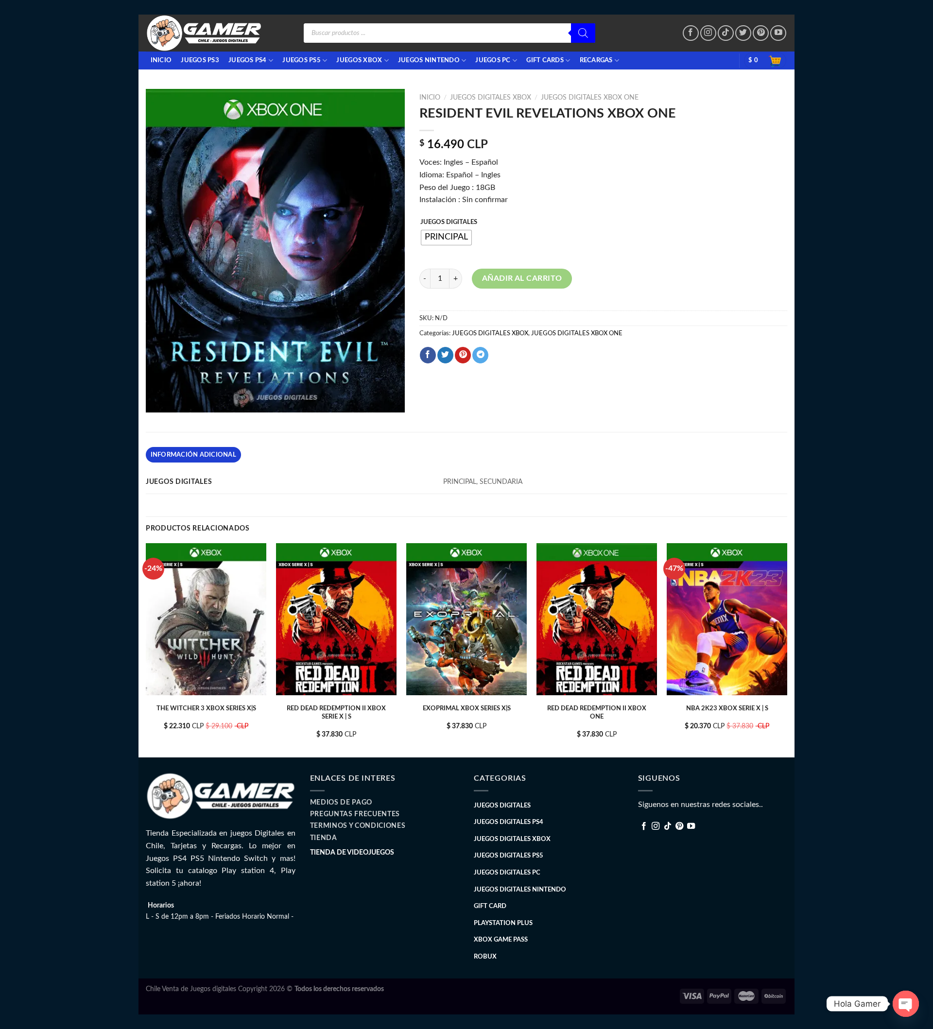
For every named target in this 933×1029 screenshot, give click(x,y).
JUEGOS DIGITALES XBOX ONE (590, 97)
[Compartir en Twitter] (445, 355)
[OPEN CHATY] (906, 1004)
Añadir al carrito (522, 278)
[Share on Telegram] (480, 355)
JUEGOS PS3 (200, 60)
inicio (161, 60)
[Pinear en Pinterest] (463, 355)
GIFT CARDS (545, 60)
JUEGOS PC (492, 60)
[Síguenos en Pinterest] (761, 33)
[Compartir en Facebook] (428, 355)
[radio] (446, 237)
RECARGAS (596, 60)
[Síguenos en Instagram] (708, 33)
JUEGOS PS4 (247, 60)
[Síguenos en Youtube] (778, 33)
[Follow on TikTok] (726, 33)
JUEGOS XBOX (359, 60)
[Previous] (146, 649)
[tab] (193, 455)
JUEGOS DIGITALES (448, 222)
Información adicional (193, 455)
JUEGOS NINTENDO (429, 60)
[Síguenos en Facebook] (691, 33)
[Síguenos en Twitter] (743, 33)
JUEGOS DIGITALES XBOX (490, 97)
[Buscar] (583, 33)
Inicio (429, 97)
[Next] (786, 649)
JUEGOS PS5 (301, 60)
